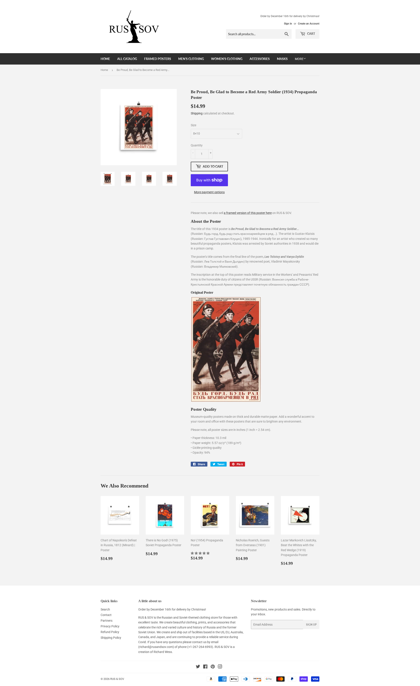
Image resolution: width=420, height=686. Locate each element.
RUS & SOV (117, 679)
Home (105, 59)
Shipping (197, 113)
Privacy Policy (110, 626)
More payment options (209, 192)
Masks (282, 59)
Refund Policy (110, 632)
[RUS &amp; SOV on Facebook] (205, 667)
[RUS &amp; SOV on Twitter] (198, 667)
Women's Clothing (226, 59)
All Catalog (127, 59)
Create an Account (308, 23)
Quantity (197, 145)
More (299, 59)
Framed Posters (157, 59)
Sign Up (311, 624)
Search (105, 609)
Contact (106, 615)
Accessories (260, 59)
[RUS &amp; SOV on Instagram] (220, 667)
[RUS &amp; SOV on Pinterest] (212, 667)
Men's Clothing (191, 59)
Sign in (288, 23)
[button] (200, 553)
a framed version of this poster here (248, 213)
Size (193, 125)
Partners (106, 620)
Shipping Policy (111, 637)
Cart (310, 33)
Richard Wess (163, 652)
